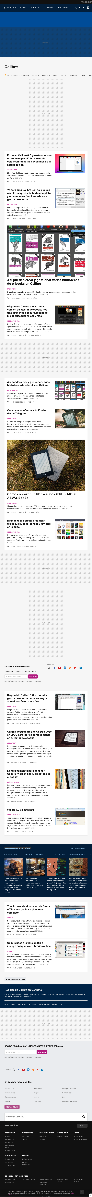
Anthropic (35, 75)
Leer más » (19, 178)
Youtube (59, 667)
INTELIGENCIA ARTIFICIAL (29, 8)
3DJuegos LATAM (28, 1179)
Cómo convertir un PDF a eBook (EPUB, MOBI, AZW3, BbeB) (41, 496)
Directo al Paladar (63, 1136)
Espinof (42, 1139)
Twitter (75, 7)
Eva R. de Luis (18, 182)
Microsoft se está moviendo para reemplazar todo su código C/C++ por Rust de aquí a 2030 (34, 882)
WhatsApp (37, 1101)
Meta (55, 75)
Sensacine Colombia (43, 1183)
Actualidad (12, 170)
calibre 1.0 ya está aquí (21, 809)
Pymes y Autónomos (26, 1163)
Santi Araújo (18, 433)
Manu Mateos (19, 935)
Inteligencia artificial (69, 1088)
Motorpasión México (78, 1180)
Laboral (54, 1004)
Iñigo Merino (17, 801)
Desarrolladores (77, 855)
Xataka (7, 1136)
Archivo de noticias (16, 979)
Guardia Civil (74, 75)
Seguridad (37, 1093)
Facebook (83, 7)
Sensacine (43, 1136)
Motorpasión (78, 1136)
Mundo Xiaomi (10, 1150)
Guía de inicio (13, 782)
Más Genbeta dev (78, 848)
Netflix (7, 1101)
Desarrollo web (11, 855)
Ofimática (11, 743)
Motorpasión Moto (80, 1139)
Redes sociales (44, 1004)
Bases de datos (58, 855)
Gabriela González (20, 335)
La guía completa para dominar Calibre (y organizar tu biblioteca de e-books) (28, 773)
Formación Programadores (35, 855)
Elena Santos (18, 762)
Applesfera (9, 1142)
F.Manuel (16, 831)
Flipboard (79, 7)
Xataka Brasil (9, 1182)
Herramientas (13, 321)
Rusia (83, 75)
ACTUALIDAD (12, 8)
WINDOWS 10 (63, 8)
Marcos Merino (18, 219)
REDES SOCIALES (48, 8)
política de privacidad (34, 681)
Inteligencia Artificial (69, 1101)
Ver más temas (12, 1107)
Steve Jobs (46, 75)
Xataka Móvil (9, 1139)
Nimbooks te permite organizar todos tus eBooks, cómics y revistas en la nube (29, 523)
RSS (70, 667)
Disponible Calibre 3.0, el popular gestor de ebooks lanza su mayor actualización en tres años (27, 698)
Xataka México (10, 1179)
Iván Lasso (17, 968)
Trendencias (9, 1159)
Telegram (88, 7)
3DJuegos (25, 1136)
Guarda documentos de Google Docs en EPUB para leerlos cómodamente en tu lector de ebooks (29, 734)
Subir (81, 1126)
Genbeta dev (17, 848)
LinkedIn (80, 667)
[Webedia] (86, 1)
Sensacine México (45, 1179)
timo (61, 1004)
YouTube (63, 75)
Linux (9, 951)
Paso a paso (12, 289)
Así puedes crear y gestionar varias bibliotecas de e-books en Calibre (43, 281)
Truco (10, 918)
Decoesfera (9, 1162)
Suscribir (33, 676)
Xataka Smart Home (9, 1146)
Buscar (84, 1117)
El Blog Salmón (27, 1159)
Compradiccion (10, 1165)
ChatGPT (26, 75)
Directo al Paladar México (63, 1180)
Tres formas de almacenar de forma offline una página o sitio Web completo (28, 909)
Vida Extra (25, 1139)
